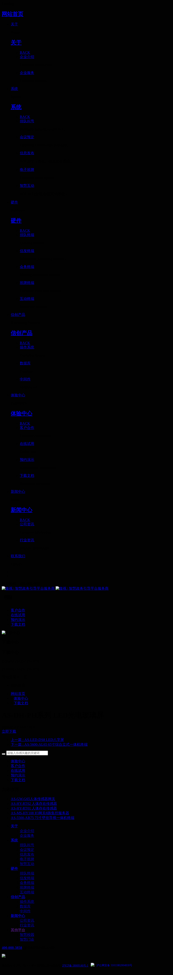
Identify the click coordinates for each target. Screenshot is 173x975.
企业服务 (27, 835)
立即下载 (9, 731)
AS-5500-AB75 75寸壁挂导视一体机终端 (42, 818)
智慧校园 (27, 935)
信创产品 (18, 897)
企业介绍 (27, 831)
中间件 (25, 911)
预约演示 (18, 775)
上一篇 (37, 740)
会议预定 (27, 850)
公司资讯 (27, 920)
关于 (14, 826)
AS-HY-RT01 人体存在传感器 (34, 808)
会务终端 (27, 883)
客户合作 (18, 766)
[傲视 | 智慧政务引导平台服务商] (86, 588)
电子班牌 (27, 859)
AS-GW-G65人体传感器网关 (33, 799)
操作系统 (27, 902)
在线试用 (18, 770)
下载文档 (21, 703)
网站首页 (12, 14)
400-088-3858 (12, 948)
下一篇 (49, 744)
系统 (14, 840)
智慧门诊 (27, 939)
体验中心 (21, 698)
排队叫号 (27, 845)
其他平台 (18, 930)
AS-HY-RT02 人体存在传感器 (34, 803)
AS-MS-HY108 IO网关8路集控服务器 (40, 813)
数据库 (25, 906)
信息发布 (27, 854)
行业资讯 (27, 925)
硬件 (14, 868)
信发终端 (27, 878)
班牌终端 (27, 887)
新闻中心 (18, 916)
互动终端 (27, 892)
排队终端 (27, 873)
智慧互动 (27, 864)
